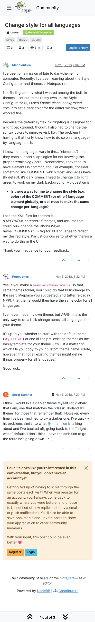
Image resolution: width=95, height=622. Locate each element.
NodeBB (43, 591)
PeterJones (20, 276)
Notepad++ (69, 578)
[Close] (86, 467)
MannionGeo (21, 65)
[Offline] (7, 65)
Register (15, 552)
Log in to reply (78, 47)
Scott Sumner (22, 394)
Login (31, 552)
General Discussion (40, 32)
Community (47, 7)
